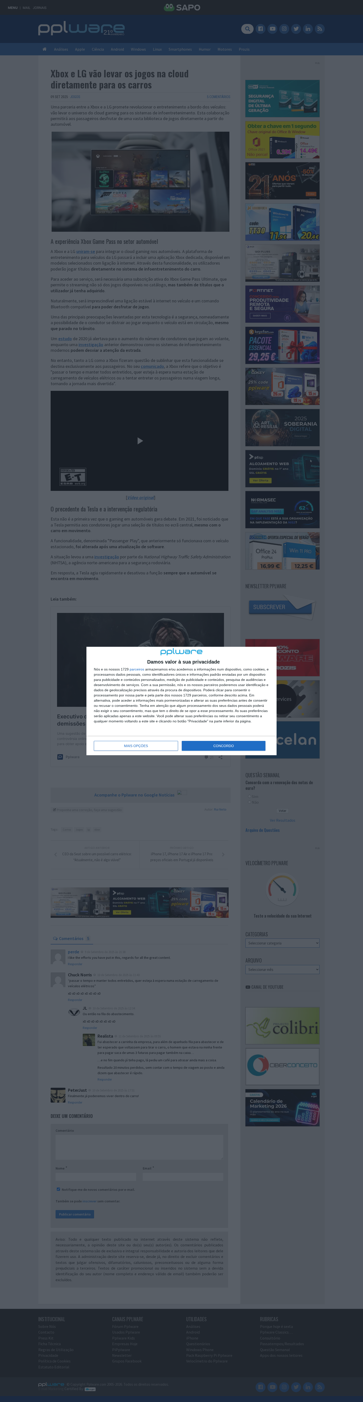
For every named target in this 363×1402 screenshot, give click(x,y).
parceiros (137, 669)
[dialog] (181, 701)
